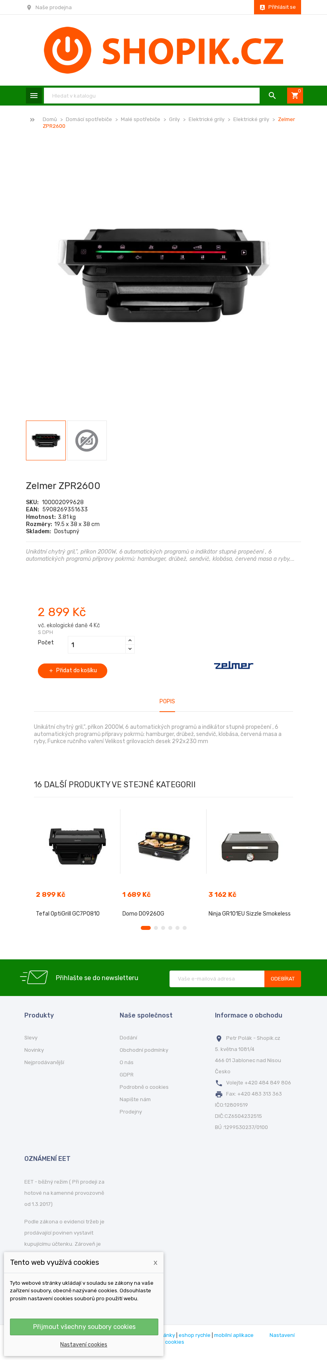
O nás (127, 1062)
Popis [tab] (167, 701)
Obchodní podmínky (144, 1050)
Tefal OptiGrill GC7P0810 (68, 913)
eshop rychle (195, 1335)
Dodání (128, 1038)
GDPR (127, 1075)
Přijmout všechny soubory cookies (84, 1327)
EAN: (32, 509)
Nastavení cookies (83, 1344)
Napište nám (135, 1099)
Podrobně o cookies (144, 1087)
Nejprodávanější (44, 1062)
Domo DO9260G (143, 913)
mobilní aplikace (234, 1335)
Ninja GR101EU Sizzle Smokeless (250, 913)
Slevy (30, 1038)
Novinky (34, 1050)
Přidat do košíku (72, 670)
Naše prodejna (53, 7)
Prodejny (131, 1112)
